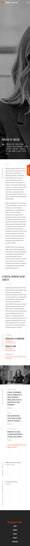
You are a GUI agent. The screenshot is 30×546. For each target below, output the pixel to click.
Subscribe (15, 542)
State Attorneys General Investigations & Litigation (15, 357)
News (15, 526)
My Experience (8, 341)
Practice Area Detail (10, 342)
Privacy (15, 534)
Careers (15, 530)
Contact (15, 538)
